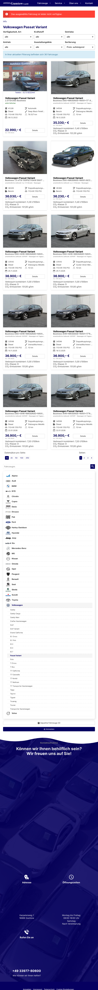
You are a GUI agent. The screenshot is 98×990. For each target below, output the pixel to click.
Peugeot (15, 574)
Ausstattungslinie (43, 42)
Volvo (14, 713)
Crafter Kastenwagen (18, 621)
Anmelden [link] (50, 729)
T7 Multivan (14, 682)
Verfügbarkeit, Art (12, 32)
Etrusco (15, 512)
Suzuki (14, 595)
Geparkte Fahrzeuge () (50, 723)
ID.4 (11, 648)
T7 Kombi (13, 678)
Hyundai (15, 533)
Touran (12, 705)
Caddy (12, 610)
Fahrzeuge (42, 3)
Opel (13, 569)
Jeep (13, 538)
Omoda (14, 564)
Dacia (14, 507)
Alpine (14, 476)
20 (11, 458)
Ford (13, 522)
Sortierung (70, 42)
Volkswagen (17, 605)
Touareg (13, 701)
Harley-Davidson (19, 527)
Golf (12, 625)
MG (13, 553)
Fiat (13, 517)
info (5, 21)
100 (21, 458)
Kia (13, 543)
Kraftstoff (39, 32)
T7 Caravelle (15, 675)
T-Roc (12, 667)
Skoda (14, 589)
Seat (13, 584)
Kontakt (89, 3)
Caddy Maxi (14, 617)
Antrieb (7, 42)
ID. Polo (13, 640)
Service (58, 3)
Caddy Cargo (15, 614)
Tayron (12, 694)
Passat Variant (15, 656)
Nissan (14, 558)
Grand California (16, 633)
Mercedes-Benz (18, 548)
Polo (12, 659)
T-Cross (13, 663)
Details (35, 130)
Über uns (73, 3)
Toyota (14, 600)
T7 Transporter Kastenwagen (21, 686)
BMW (14, 486)
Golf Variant (14, 629)
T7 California (15, 671)
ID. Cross (13, 636)
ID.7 (11, 652)
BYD (13, 491)
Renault (15, 579)
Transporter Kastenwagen (20, 709)
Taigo (12, 690)
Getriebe (69, 32)
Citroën (15, 496)
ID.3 (11, 644)
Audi (13, 481)
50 (16, 458)
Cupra (14, 501)
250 (27, 458)
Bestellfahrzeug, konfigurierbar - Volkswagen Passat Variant (25, 175)
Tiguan (12, 697)
